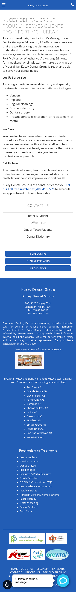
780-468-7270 (40, 310)
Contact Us (38, 206)
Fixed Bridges (27, 469)
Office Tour (38, 223)
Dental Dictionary (38, 236)
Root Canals (27, 511)
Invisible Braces (28, 490)
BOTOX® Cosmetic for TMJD (36, 482)
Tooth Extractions (30, 478)
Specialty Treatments (51, 568)
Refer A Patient (38, 216)
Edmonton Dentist (13, 323)
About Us (27, 568)
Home (14, 568)
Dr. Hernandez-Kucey (37, 323)
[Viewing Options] (7, 584)
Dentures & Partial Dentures (35, 474)
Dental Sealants (28, 507)
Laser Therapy (28, 498)
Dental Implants (28, 457)
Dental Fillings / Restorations (36, 486)
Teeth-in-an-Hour (29, 461)
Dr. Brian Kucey (31, 330)
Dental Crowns (28, 465)
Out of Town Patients (38, 230)
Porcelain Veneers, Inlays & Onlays (39, 494)
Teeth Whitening (29, 503)
